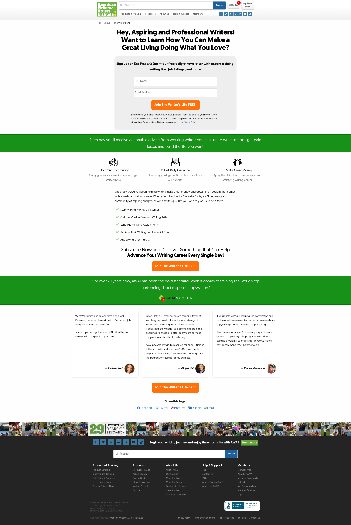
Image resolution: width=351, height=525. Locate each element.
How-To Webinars (142, 482)
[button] (233, 5)
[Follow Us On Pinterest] (231, 13)
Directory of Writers (176, 494)
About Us (164, 14)
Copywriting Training (103, 474)
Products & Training (131, 14)
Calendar (242, 482)
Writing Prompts (141, 486)
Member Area (244, 469)
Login (240, 494)
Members (198, 14)
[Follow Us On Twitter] (226, 13)
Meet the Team (174, 482)
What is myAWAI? (210, 486)
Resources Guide (141, 469)
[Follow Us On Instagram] (240, 13)
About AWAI (172, 469)
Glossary (137, 490)
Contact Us (207, 474)
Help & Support (181, 14)
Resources (150, 14)
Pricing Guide (139, 478)
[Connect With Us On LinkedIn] (235, 13)
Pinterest (179, 408)
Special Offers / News (104, 486)
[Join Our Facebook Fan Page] (221, 13)
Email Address (142, 90)
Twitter (163, 408)
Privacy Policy (189, 122)
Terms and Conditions (204, 517)
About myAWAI (245, 474)
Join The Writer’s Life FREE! (175, 104)
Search (219, 5)
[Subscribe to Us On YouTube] (245, 13)
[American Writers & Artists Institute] (107, 9)
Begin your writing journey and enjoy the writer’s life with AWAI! (203, 443)
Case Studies (172, 490)
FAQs (204, 478)
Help (204, 469)
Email (210, 408)
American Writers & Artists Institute (126, 517)
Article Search (140, 474)
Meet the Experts (174, 478)
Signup (107, 22)
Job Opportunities (247, 486)
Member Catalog (246, 490)
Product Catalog (101, 469)
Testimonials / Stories (176, 486)
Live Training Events (103, 482)
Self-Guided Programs (104, 478)
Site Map (229, 517)
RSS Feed (241, 517)
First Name (140, 79)
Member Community (248, 478)
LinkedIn (196, 408)
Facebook (147, 408)
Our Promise (172, 474)
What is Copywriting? (212, 482)
